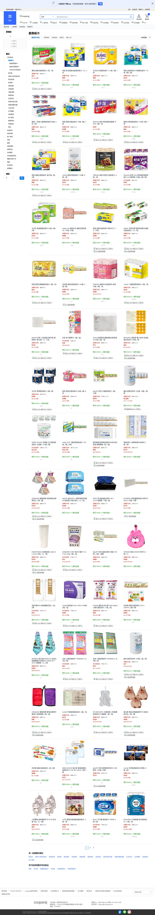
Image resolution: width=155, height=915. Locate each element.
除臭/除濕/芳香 (12, 102)
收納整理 (11, 114)
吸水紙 (53, 869)
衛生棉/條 (11, 79)
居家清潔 (11, 86)
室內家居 (10, 165)
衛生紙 (10, 73)
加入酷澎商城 (118, 890)
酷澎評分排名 (36, 38)
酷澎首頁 (6, 27)
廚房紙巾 (30, 27)
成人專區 (11, 117)
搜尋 (22, 178)
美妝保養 (10, 133)
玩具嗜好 (10, 153)
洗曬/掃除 (11, 92)
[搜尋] (131, 17)
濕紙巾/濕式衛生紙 (14, 76)
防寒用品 (11, 124)
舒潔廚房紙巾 (61, 869)
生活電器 (11, 111)
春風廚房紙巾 (44, 869)
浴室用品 (11, 98)
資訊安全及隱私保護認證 (102, 890)
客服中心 (141, 9)
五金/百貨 (11, 108)
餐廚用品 (10, 149)
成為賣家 (147, 9)
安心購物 (80, 890)
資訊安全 (89, 890)
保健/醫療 (10, 146)
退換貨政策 (44, 890)
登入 (129, 9)
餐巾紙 (36, 869)
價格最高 (54, 38)
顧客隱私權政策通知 (68, 890)
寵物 (8, 143)
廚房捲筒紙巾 (13, 63)
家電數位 (10, 168)
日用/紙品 (22, 27)
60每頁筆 (144, 38)
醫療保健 (11, 121)
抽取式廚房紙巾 (14, 67)
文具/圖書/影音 (11, 156)
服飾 (8, 162)
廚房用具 (11, 95)
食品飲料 (10, 130)
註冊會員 (134, 9)
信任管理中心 (55, 890)
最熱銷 (62, 38)
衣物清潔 (11, 89)
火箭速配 (14, 27)
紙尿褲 (10, 83)
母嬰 (8, 140)
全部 (42, 17)
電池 (9, 127)
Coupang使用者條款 (31, 890)
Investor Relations (16, 890)
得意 (30, 869)
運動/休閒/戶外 (11, 159)
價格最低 (46, 38)
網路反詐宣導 (6, 893)
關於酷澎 (4, 890)
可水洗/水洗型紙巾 (15, 70)
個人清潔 (10, 137)
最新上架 (68, 38)
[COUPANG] (40, 903)
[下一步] (97, 848)
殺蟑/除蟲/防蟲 (12, 105)
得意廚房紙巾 (72, 869)
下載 (100, 4)
